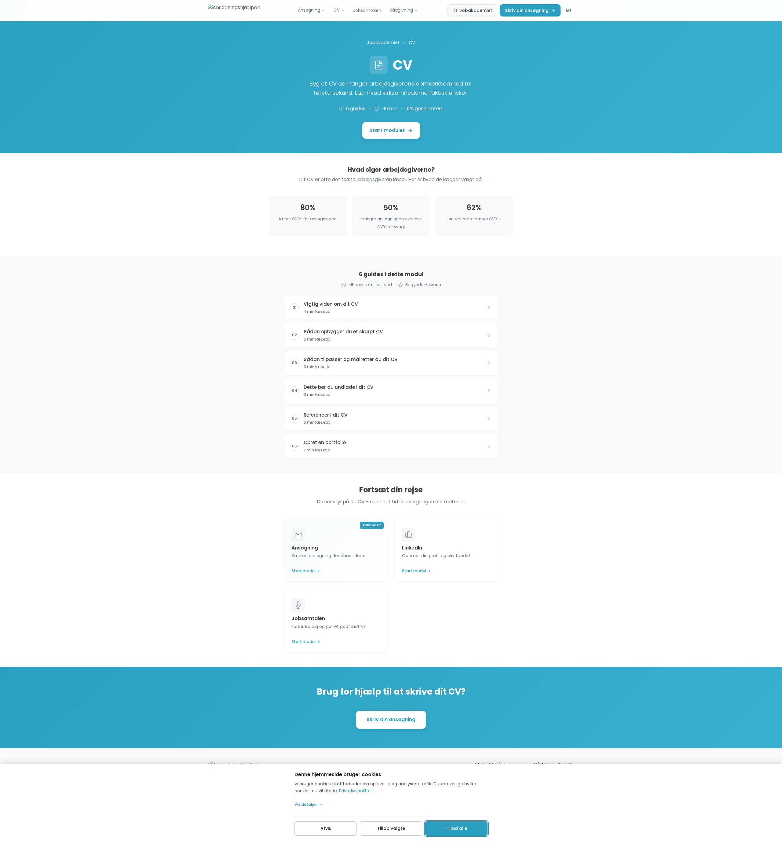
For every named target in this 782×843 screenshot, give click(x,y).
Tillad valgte (391, 828)
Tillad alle (456, 828)
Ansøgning (309, 10)
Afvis (325, 828)
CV (337, 10)
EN (568, 10)
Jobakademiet (475, 10)
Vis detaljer (305, 804)
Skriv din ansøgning (527, 10)
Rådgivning (401, 10)
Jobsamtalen (367, 10)
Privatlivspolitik (354, 791)
